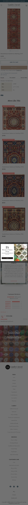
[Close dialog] (26, 244)
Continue (7, 258)
